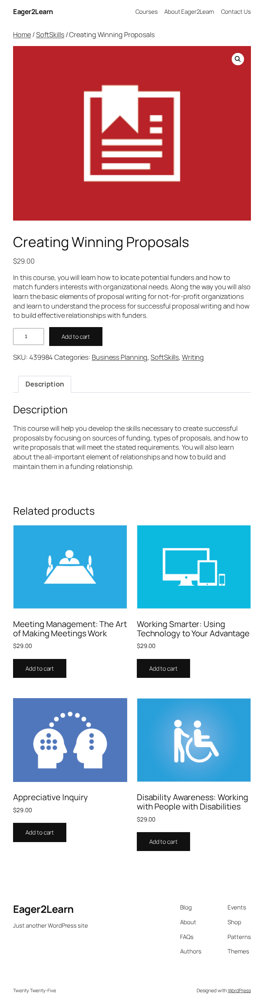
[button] (238, 59)
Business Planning (119, 357)
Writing (193, 357)
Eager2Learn (33, 11)
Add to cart (76, 336)
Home (22, 34)
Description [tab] (44, 384)
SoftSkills (50, 34)
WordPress (239, 990)
